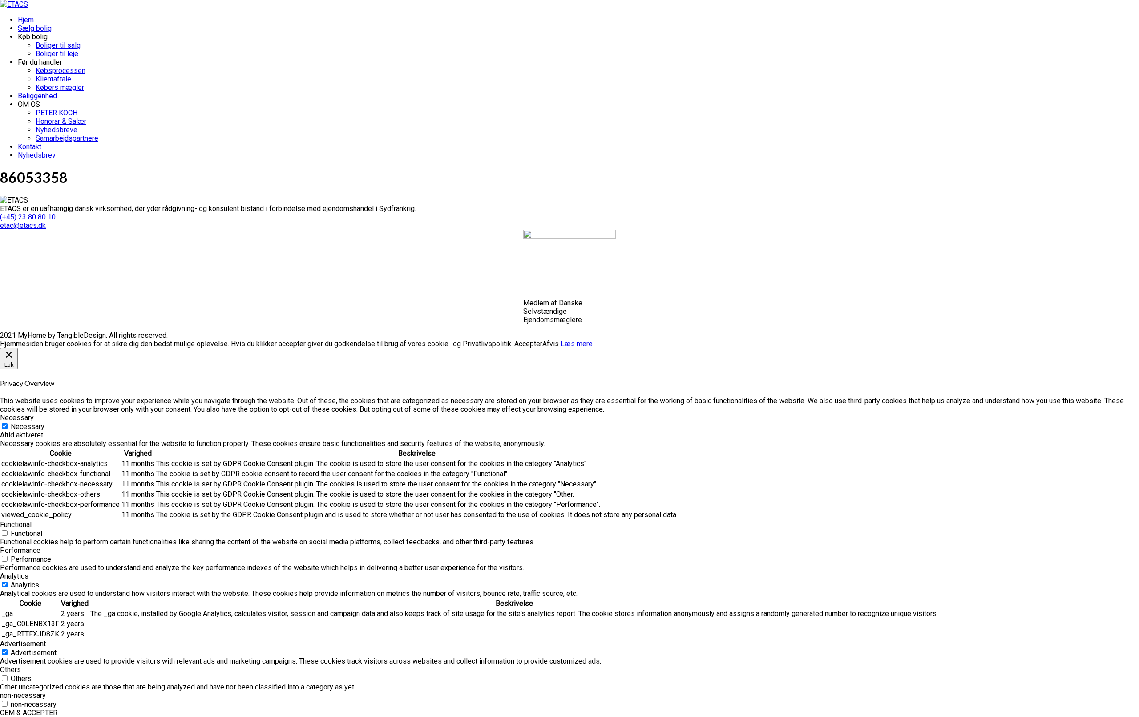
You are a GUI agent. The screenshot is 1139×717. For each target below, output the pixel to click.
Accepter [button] (528, 344)
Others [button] (10, 669)
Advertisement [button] (23, 644)
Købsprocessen (60, 70)
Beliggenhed (37, 96)
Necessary (27, 426)
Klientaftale (53, 79)
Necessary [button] (17, 417)
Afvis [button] (550, 344)
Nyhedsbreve (56, 130)
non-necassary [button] (23, 695)
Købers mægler (60, 87)
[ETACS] (14, 4)
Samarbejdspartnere (67, 138)
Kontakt (29, 146)
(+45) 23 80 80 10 (28, 217)
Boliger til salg (58, 45)
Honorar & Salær (61, 121)
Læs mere (577, 344)
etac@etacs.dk (23, 225)
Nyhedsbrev (37, 155)
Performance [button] (20, 550)
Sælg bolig (35, 28)
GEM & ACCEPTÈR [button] (28, 713)
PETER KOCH (56, 113)
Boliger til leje (57, 53)
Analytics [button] (14, 576)
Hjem (26, 20)
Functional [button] (16, 524)
